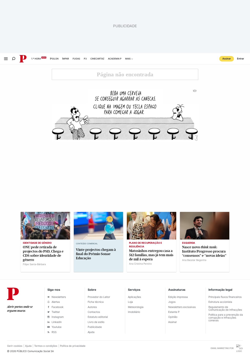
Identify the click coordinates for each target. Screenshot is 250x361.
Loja (130, 301)
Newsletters (58, 296)
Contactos (94, 311)
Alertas (55, 301)
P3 (85, 58)
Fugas (76, 58)
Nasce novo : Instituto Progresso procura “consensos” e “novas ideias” (204, 251)
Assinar (226, 58)
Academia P (115, 58)
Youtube (56, 326)
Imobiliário (134, 311)
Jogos (172, 301)
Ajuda (91, 332)
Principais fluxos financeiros (225, 296)
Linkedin (56, 321)
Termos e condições (45, 345)
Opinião (172, 316)
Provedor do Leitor (99, 296)
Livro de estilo (96, 321)
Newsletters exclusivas (182, 306)
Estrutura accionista (220, 301)
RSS (54, 332)
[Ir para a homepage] (13, 299)
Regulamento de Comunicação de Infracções (225, 308)
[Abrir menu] (6, 59)
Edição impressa (178, 296)
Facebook (57, 306)
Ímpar (65, 58)
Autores (92, 306)
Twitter (55, 311)
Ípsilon (54, 58)
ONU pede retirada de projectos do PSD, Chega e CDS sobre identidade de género (43, 253)
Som (195, 92)
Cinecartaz (97, 58)
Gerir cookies (14, 345)
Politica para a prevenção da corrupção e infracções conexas (225, 317)
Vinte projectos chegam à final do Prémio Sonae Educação (96, 254)
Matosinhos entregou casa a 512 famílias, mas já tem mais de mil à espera (151, 255)
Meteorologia (135, 306)
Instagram (57, 316)
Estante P (174, 311)
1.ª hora (36, 58)
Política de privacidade (72, 345)
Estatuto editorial (98, 316)
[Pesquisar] (13, 58)
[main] (125, 171)
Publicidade (95, 326)
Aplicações (134, 296)
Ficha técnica (96, 301)
